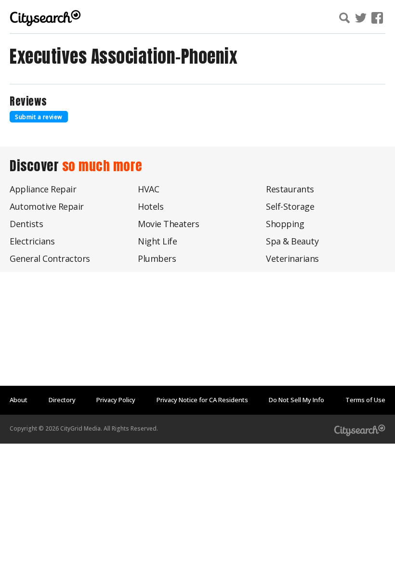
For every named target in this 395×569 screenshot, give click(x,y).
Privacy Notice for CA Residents (202, 399)
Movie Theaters (168, 224)
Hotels (150, 206)
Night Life (157, 241)
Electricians (32, 241)
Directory (62, 399)
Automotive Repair (47, 206)
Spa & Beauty (292, 241)
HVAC (148, 189)
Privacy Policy (115, 399)
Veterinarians (292, 258)
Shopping (285, 224)
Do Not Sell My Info (296, 399)
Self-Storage (290, 206)
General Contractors (50, 258)
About (18, 399)
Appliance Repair (43, 189)
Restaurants (290, 189)
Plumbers (157, 258)
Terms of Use (365, 399)
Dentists (26, 224)
